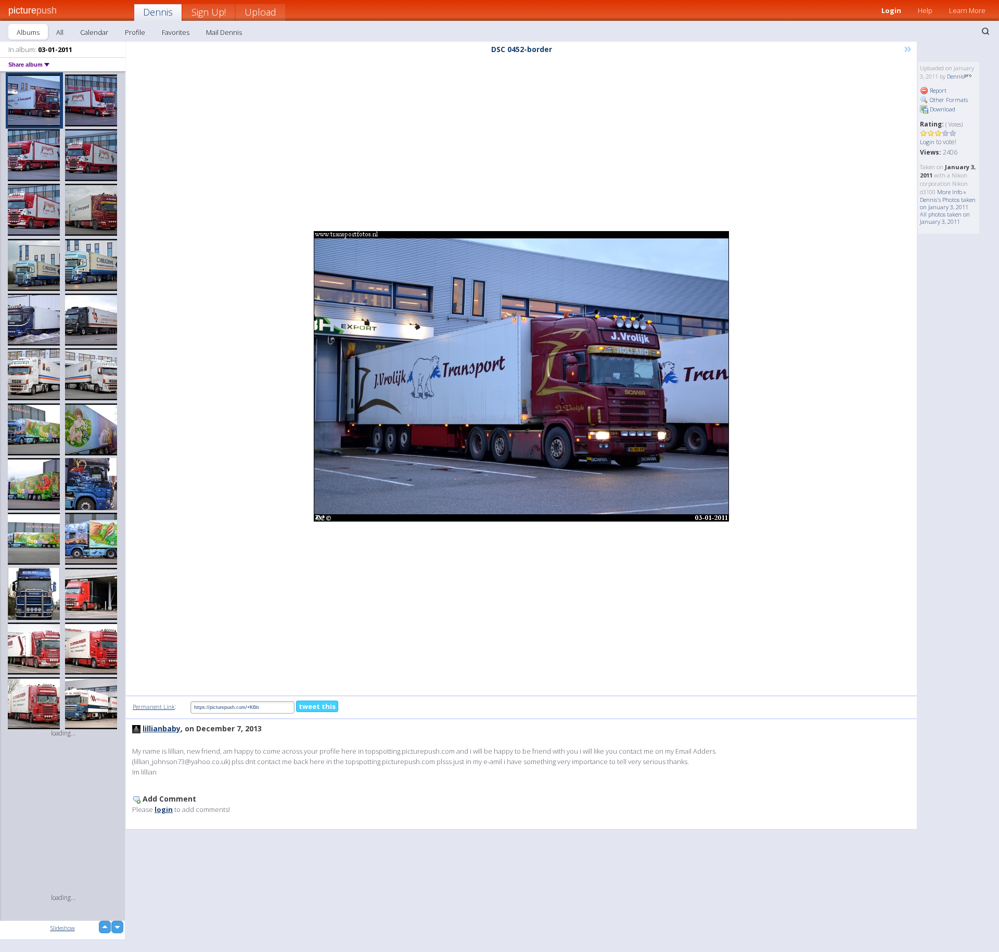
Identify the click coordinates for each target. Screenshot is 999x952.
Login (891, 10)
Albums (28, 32)
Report (937, 90)
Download (941, 109)
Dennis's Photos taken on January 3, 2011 (948, 203)
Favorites (175, 32)
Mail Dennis (224, 32)
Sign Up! (208, 12)
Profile (135, 32)
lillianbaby (162, 728)
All (59, 32)
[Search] (985, 31)
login (164, 809)
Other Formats (948, 100)
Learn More (967, 10)
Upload (260, 12)
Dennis (158, 12)
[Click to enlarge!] (521, 376)
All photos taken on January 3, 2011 (945, 217)
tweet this (317, 706)
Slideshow (62, 928)
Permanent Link (154, 706)
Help (925, 10)
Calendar (94, 32)
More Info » (951, 192)
